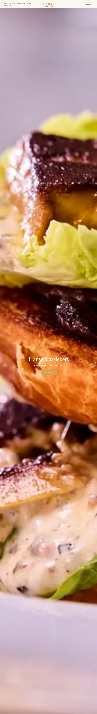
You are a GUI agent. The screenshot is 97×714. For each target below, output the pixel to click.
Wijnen (13, 3)
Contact (9, 5)
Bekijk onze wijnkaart (48, 372)
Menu (9, 3)
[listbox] (88, 4)
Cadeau (29, 3)
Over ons (18, 3)
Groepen (24, 3)
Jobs (5, 5)
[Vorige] (5, 365)
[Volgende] (92, 365)
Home (5, 3)
